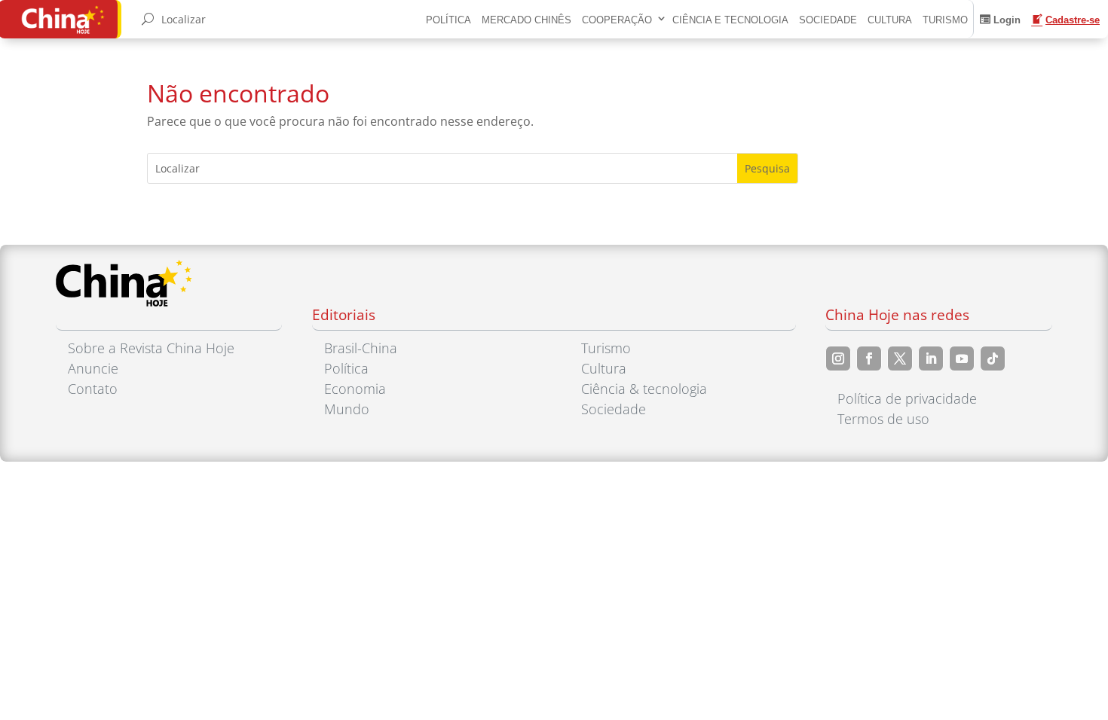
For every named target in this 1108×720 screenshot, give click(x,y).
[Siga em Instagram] (838, 358)
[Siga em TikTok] (992, 358)
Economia (355, 389)
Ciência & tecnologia (644, 389)
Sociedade (828, 20)
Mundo (346, 409)
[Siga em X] (900, 358)
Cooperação (617, 20)
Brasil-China (360, 348)
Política (448, 20)
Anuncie (93, 368)
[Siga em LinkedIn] (931, 358)
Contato (93, 389)
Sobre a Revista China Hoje (151, 348)
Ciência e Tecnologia (730, 20)
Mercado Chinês (526, 20)
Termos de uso (883, 419)
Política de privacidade (907, 398)
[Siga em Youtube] (962, 358)
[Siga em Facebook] (869, 358)
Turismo (945, 20)
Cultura (890, 20)
